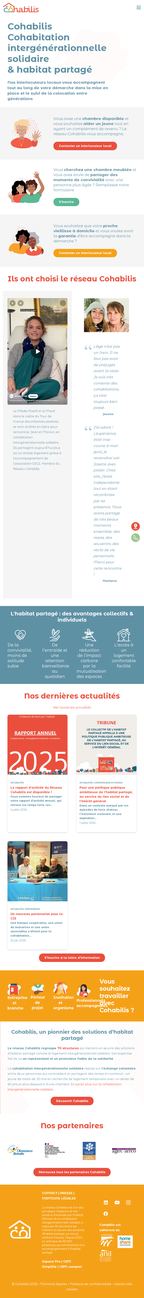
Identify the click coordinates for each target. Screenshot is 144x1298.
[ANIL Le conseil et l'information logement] (105, 1260)
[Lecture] (38, 351)
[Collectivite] (60, 988)
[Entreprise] (15, 988)
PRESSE (66, 1193)
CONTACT (49, 1193)
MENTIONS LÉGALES (59, 1198)
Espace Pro (51, 1261)
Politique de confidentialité (90, 1284)
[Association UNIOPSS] (107, 1247)
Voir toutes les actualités (72, 707)
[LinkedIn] (105, 1202)
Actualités (17, 783)
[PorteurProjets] (38, 988)
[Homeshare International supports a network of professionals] (125, 1247)
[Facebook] (105, 1213)
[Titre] (21, 7)
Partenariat (32, 909)
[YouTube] (117, 1202)
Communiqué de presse (108, 783)
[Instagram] (128, 1202)
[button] (138, 7)
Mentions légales (53, 1284)
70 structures (67, 1048)
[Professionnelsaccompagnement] (83, 991)
